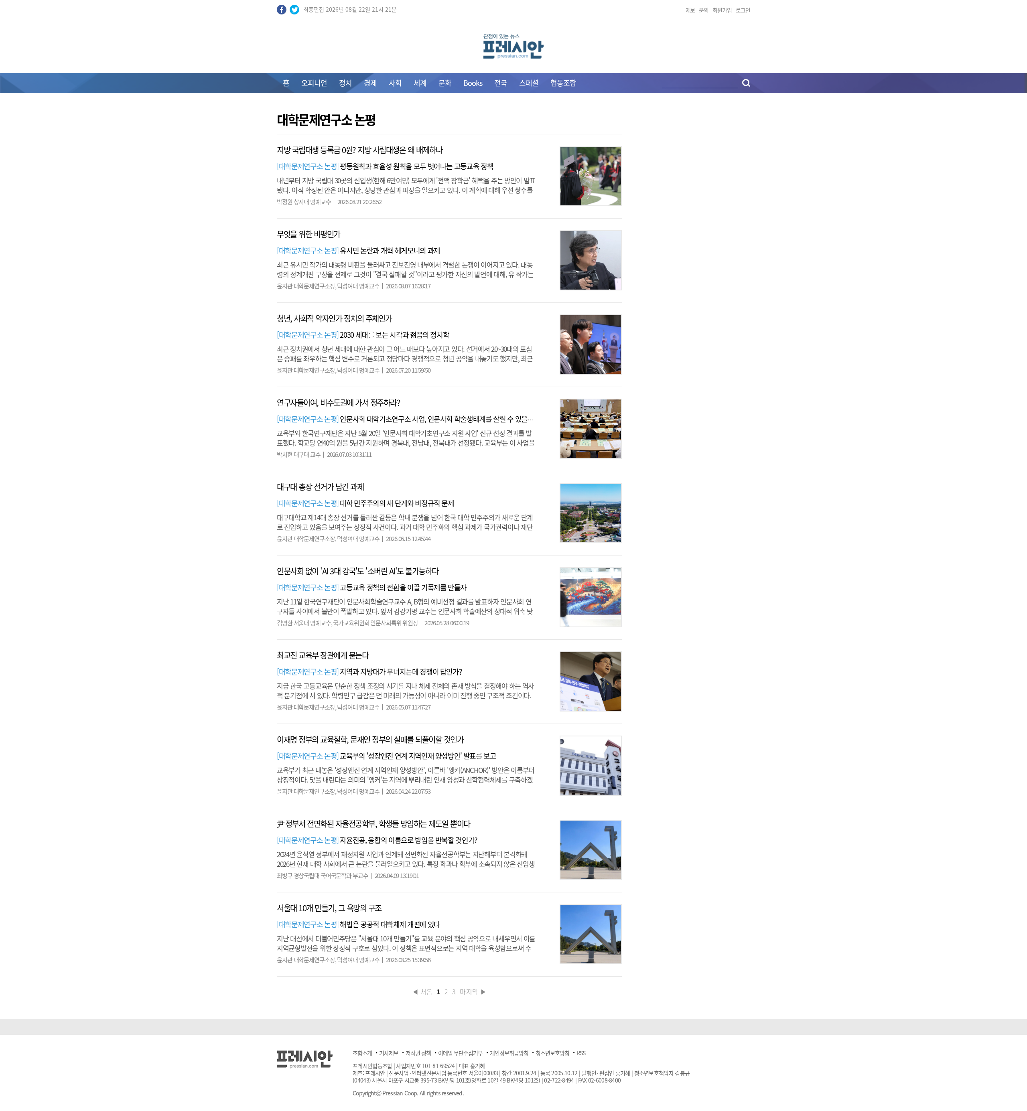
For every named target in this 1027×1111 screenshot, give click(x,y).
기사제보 (388, 1053)
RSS (580, 1053)
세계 (420, 82)
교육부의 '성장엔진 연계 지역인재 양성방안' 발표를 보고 (386, 755)
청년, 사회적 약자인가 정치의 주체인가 (334, 318)
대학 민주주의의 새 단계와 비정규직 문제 (365, 503)
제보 (690, 10)
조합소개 (362, 1053)
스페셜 (528, 82)
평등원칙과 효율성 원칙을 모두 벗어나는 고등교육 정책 (385, 166)
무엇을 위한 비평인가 (308, 234)
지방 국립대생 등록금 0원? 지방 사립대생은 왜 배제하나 (359, 150)
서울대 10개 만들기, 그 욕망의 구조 (329, 908)
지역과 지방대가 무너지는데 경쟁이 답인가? (369, 671)
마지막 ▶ (473, 991)
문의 (703, 10)
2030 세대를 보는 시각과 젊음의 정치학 (363, 334)
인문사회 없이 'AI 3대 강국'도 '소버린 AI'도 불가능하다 (357, 571)
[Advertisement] (208, 233)
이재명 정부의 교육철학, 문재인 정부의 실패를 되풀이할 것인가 (370, 739)
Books (472, 82)
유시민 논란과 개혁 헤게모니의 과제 (358, 250)
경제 (370, 82)
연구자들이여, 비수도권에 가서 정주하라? (338, 402)
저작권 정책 (418, 1053)
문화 (444, 82)
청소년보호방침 (552, 1053)
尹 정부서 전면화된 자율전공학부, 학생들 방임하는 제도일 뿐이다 (373, 823)
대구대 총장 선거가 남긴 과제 (320, 487)
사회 (395, 82)
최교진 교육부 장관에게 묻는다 (322, 655)
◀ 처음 (422, 991)
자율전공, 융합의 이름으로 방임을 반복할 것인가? (377, 840)
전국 (500, 82)
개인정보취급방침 (509, 1053)
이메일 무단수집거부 (460, 1053)
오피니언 (314, 82)
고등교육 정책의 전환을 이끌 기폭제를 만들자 (372, 587)
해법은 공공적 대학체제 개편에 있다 (358, 924)
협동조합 (563, 82)
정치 (345, 82)
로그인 (743, 10)
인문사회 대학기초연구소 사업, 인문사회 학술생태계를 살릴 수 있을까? (407, 419)
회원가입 (722, 10)
